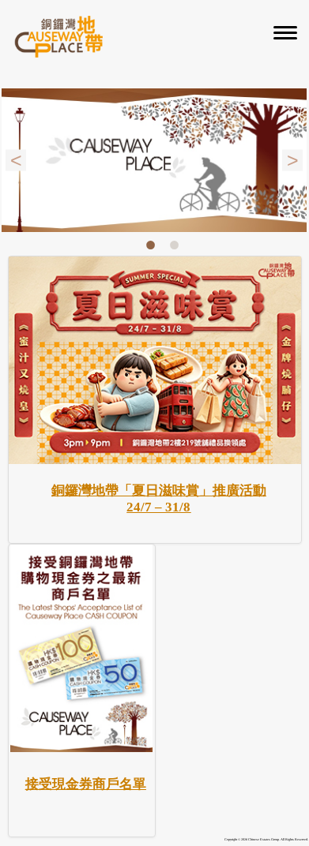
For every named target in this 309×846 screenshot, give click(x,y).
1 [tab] (150, 245)
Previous (16, 159)
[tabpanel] (154, 160)
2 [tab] (174, 245)
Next (292, 159)
